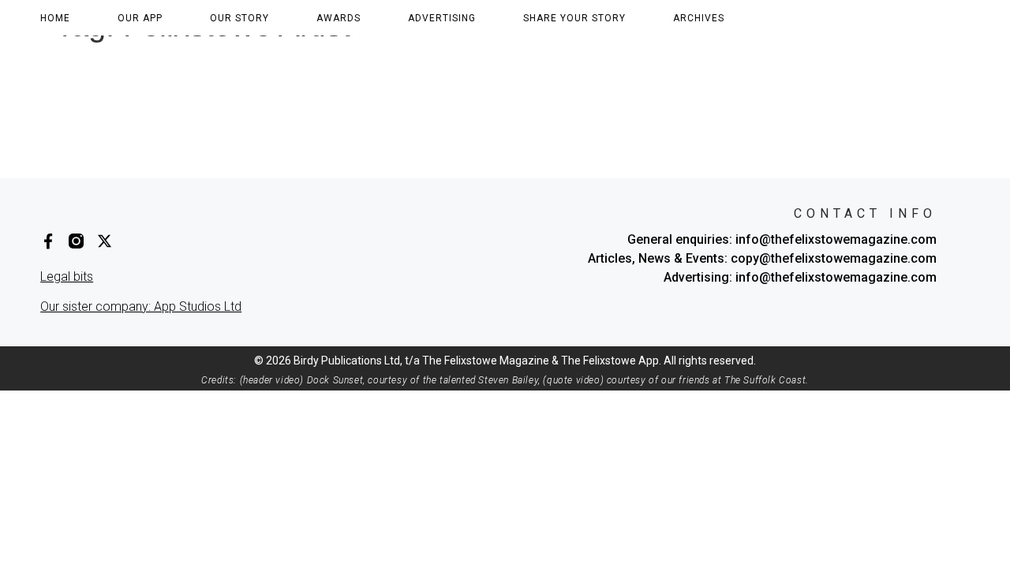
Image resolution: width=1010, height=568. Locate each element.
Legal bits (66, 276)
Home (55, 18)
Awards (338, 18)
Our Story (239, 18)
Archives (698, 18)
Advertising (442, 18)
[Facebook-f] (47, 241)
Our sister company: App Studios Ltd (140, 306)
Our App (140, 18)
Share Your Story (574, 18)
